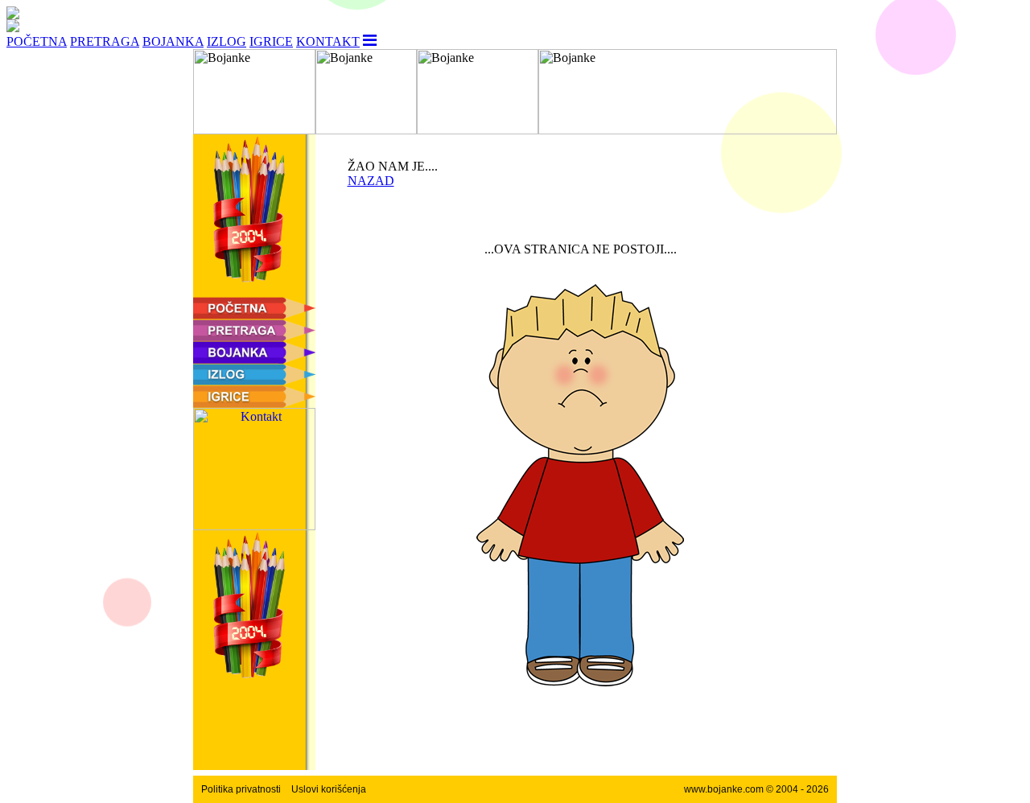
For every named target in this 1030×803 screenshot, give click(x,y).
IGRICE (271, 41)
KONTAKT (328, 41)
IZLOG (226, 41)
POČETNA (36, 41)
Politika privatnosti (241, 789)
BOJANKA (173, 41)
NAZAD (371, 180)
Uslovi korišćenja (328, 789)
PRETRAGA (104, 41)
